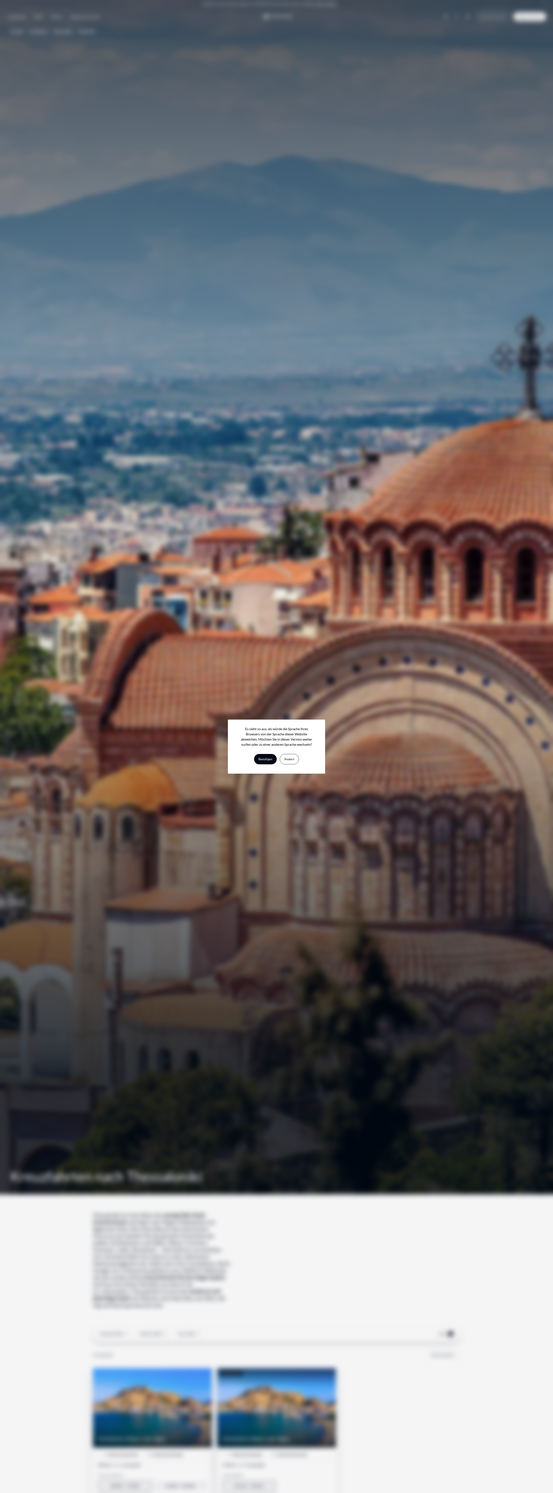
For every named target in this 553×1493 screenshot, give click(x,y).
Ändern (289, 759)
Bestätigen (265, 759)
